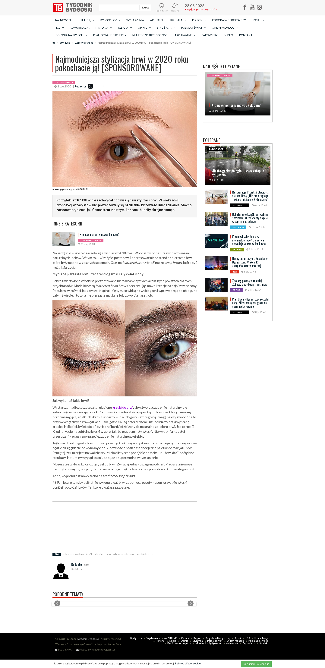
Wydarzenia (135, 20)
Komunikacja (80, 27)
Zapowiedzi (210, 35)
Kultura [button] (176, 20)
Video (229, 35)
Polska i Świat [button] (191, 27)
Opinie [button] (142, 27)
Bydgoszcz (136, 638)
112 (247, 638)
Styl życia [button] (164, 27)
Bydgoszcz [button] (108, 20)
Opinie (184, 640)
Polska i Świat (214, 640)
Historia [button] (102, 27)
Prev (57, 603)
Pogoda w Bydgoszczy (229, 20)
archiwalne (232, 643)
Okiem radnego (235, 640)
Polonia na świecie (258, 640)
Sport (238, 638)
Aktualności (96, 554)
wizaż (132, 554)
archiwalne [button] (183, 35)
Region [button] (197, 20)
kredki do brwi (122, 407)
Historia (160, 640)
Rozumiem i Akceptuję (256, 663)
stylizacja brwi (112, 554)
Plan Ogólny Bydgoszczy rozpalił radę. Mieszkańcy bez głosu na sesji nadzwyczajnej (250, 303)
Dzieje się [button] (84, 20)
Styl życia (65, 42)
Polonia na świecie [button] (70, 35)
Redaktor (80, 86)
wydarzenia (81, 554)
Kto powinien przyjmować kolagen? (99, 234)
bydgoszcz (68, 554)
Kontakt (245, 35)
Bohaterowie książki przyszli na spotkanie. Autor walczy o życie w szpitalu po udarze (250, 218)
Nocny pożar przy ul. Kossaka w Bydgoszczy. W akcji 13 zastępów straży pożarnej (249, 262)
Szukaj (145, 7)
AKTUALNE (157, 20)
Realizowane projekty (109, 35)
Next (191, 603)
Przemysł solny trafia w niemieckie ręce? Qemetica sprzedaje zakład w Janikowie (249, 240)
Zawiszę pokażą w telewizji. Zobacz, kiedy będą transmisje (249, 283)
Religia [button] (123, 27)
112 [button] (58, 27)
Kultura (185, 638)
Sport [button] (256, 20)
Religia (172, 640)
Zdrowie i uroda (84, 42)
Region (197, 638)
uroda (124, 554)
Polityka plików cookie (188, 663)
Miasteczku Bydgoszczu (150, 35)
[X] (90, 86)
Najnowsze (63, 20)
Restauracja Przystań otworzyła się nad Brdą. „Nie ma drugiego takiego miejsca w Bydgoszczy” (250, 196)
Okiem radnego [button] (223, 27)
